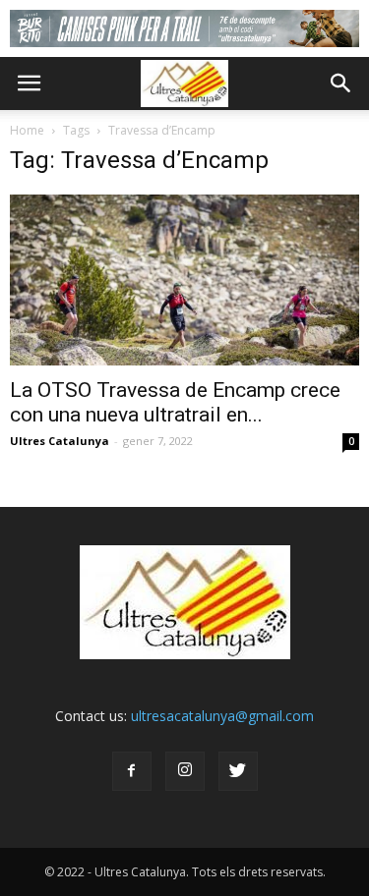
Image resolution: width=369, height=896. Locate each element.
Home (27, 130)
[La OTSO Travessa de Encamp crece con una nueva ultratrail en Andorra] (184, 280)
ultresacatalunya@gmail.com (222, 715)
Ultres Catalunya (59, 440)
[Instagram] (185, 771)
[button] (341, 83)
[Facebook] (132, 771)
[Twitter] (238, 771)
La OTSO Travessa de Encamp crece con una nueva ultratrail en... (175, 402)
